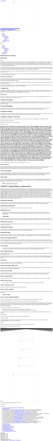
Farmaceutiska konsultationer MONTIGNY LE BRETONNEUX (13, 407)
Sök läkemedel (4, 36)
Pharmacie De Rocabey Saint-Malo (20, 417)
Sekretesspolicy (18, 440)
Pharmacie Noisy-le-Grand (19, 410)
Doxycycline (7, 49)
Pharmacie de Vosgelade (16, 419)
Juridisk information (12, 440)
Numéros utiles (4, 52)
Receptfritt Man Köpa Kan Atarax (8, 426)
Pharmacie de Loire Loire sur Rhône (18, 409)
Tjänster (3, 34)
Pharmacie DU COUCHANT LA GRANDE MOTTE (23, 413)
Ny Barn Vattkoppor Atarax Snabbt (8, 427)
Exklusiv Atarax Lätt (5, 423)
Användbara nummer (5, 40)
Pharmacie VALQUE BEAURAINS (23, 414)
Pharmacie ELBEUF (20, 415)
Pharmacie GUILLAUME (19, 412)
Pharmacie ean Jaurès (17, 411)
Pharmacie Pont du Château (15, 422)
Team (3, 35)
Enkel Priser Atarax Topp (6, 425)
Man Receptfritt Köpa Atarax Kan (8, 429)
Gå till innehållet (3, 0)
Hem (3, 33)
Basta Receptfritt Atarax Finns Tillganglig (9, 431)
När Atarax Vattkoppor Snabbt (7, 430)
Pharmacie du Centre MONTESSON (21, 421)
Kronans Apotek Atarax (6, 428)
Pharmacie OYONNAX (19, 420)
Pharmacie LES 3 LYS (17, 416)
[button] (26, 43)
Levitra (6, 38)
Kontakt (3, 41)
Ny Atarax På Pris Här (6, 424)
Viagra (6, 39)
